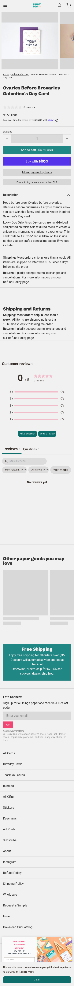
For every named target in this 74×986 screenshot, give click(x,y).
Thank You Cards (14, 775)
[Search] (58, 5)
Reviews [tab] (11, 449)
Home (6, 74)
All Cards (9, 753)
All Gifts (8, 797)
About (7, 851)
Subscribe (10, 840)
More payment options (37, 172)
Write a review (47, 433)
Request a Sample (15, 905)
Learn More (27, 972)
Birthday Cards (12, 764)
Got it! (37, 979)
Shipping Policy (13, 883)
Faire (6, 916)
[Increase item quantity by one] (67, 138)
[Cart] (67, 5)
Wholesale (10, 894)
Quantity (7, 132)
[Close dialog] (70, 939)
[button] (37, 150)
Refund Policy (12, 873)
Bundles (8, 786)
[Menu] (7, 5)
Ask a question (27, 433)
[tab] (31, 449)
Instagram (9, 862)
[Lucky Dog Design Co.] (37, 5)
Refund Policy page (21, 338)
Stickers (8, 807)
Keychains (10, 818)
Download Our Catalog (17, 927)
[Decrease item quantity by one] (7, 138)
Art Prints (9, 829)
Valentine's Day (19, 74)
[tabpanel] (37, 491)
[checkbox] (60, 470)
